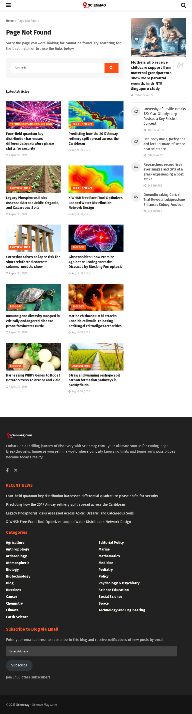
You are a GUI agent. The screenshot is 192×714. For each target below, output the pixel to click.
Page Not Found (28, 21)
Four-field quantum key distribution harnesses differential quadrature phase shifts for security (82, 496)
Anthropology (17, 549)
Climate (12, 610)
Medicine (105, 563)
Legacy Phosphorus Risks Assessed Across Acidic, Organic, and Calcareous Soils (32, 203)
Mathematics (109, 556)
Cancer (11, 597)
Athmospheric (17, 563)
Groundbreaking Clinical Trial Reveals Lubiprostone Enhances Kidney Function (164, 200)
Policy (103, 576)
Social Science (110, 597)
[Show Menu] (8, 5)
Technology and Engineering (31, 124)
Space (103, 603)
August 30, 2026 (17, 155)
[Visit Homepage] (96, 5)
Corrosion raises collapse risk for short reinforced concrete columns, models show (33, 262)
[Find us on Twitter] (16, 471)
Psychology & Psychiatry (119, 583)
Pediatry (105, 570)
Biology (78, 247)
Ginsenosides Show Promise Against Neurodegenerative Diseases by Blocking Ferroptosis (95, 262)
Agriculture (81, 366)
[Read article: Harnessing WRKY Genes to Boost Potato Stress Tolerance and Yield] (33, 357)
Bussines (13, 590)
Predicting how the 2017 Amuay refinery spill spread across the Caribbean (93, 139)
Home (10, 21)
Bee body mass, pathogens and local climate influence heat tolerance (164, 144)
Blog (10, 583)
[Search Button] (183, 5)
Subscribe (19, 665)
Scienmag (23, 704)
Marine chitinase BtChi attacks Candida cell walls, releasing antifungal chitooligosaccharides (95, 321)
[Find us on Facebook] (7, 471)
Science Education (113, 590)
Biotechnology (18, 576)
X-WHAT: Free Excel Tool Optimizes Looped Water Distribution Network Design (95, 203)
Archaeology (16, 556)
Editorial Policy (111, 543)
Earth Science (82, 124)
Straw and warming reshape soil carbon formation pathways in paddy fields (94, 380)
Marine (104, 549)
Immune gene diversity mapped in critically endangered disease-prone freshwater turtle (33, 321)
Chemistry (14, 603)
